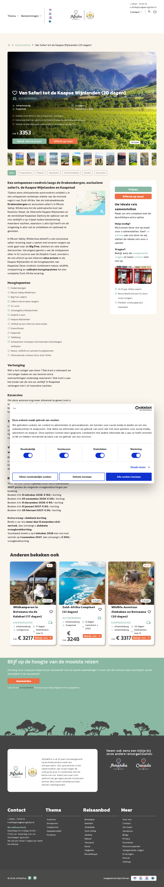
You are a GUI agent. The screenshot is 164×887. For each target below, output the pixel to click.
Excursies (101, 172)
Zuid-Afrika (90, 831)
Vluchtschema (71, 172)
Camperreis (52, 827)
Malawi (88, 838)
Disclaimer (128, 842)
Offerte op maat (63, 141)
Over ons (127, 819)
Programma (25, 172)
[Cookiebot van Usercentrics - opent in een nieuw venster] (138, 408)
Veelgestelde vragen (133, 850)
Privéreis (51, 835)
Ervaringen (128, 854)
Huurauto (54, 172)
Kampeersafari (54, 831)
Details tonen (138, 467)
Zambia (88, 835)
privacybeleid (26, 687)
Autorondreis (22, 45)
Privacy (126, 838)
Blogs (125, 835)
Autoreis (51, 819)
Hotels (87, 172)
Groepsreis (52, 823)
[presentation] (13, 583)
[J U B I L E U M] (82, 26)
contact (138, 257)
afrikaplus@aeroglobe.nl (143, 7)
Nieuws (126, 858)
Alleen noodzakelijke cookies (35, 476)
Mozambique (91, 854)
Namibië (89, 823)
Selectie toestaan (82, 476)
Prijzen (40, 172)
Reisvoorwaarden (131, 846)
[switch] (64, 455)
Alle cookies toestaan (129, 476)
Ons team (127, 827)
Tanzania (89, 842)
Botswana (89, 819)
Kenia (87, 846)
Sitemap (127, 861)
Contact (127, 823)
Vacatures (128, 831)
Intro (11, 172)
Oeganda (89, 850)
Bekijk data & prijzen (29, 141)
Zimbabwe (90, 827)
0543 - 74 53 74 (139, 4)
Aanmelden (23, 681)
